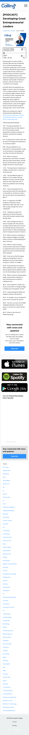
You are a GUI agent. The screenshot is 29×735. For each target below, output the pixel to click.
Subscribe (14, 348)
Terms (14, 722)
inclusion (5, 600)
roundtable (6, 664)
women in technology (10, 704)
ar (3, 500)
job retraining (7, 617)
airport (5, 494)
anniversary (6, 497)
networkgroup (7, 634)
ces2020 (5, 524)
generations (6, 587)
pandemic (6, 640)
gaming (5, 584)
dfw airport (6, 560)
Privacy (14, 725)
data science (6, 550)
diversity (5, 567)
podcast (12, 31)
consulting (6, 534)
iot (4, 610)
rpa (4, 667)
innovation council (8, 607)
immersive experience (9, 597)
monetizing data (8, 630)
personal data (7, 644)
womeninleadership (9, 710)
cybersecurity (7, 540)
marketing (6, 624)
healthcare (6, 590)
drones (5, 570)
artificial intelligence (9, 507)
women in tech (7, 700)
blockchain (6, 517)
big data (5, 514)
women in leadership (9, 697)
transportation (7, 694)
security (5, 674)
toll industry (7, 687)
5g (3, 487)
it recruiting (6, 614)
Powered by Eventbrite (11, 441)
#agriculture (7, 470)
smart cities (6, 677)
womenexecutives (8, 707)
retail (4, 657)
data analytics (7, 547)
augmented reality (8, 510)
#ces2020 (6, 474)
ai (3, 490)
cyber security (7, 537)
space (4, 680)
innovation (6, 604)
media (5, 627)
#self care (6, 484)
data (4, 544)
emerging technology (9, 574)
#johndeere (6, 480)
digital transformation (10, 564)
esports (5, 580)
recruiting (6, 654)
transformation (8, 690)
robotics (5, 660)
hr (3, 594)
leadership (6, 31)
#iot (4, 477)
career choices (7, 520)
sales (4, 670)
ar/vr (4, 504)
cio (4, 527)
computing (6, 530)
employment (6, 577)
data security (7, 554)
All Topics (6, 467)
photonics (6, 647)
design (5, 557)
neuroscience (7, 637)
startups (5, 684)
